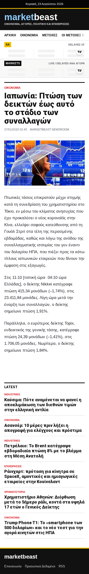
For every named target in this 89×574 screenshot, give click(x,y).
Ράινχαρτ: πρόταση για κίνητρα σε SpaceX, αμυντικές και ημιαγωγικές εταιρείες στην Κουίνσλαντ (41, 476)
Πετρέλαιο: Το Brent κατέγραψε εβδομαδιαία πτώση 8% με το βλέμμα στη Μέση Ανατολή (42, 450)
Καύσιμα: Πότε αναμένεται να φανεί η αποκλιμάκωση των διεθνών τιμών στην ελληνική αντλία (42, 404)
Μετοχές (49, 35)
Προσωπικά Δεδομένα (40, 566)
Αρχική (10, 35)
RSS (62, 566)
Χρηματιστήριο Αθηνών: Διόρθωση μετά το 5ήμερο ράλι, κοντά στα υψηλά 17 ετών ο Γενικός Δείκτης (44, 502)
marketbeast (20, 557)
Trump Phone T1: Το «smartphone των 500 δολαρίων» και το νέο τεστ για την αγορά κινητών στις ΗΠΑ (43, 527)
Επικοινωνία (13, 566)
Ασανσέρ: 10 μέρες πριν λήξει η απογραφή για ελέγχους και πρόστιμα (43, 428)
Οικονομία (29, 35)
